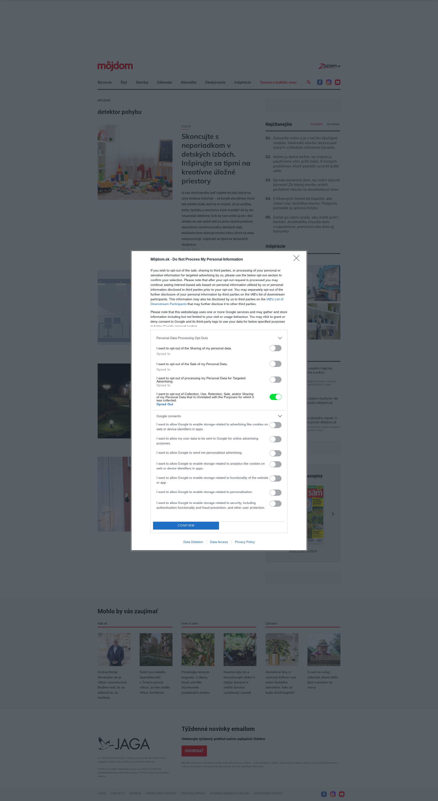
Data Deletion (193, 542)
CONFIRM (186, 525)
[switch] (276, 348)
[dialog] (219, 401)
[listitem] (219, 338)
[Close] (298, 259)
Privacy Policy (245, 542)
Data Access (219, 542)
